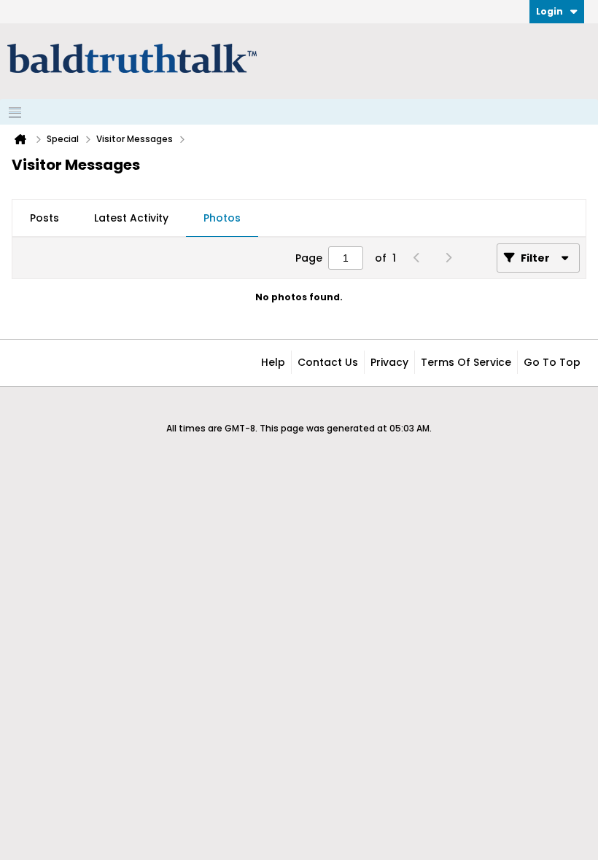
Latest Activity (131, 218)
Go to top (552, 362)
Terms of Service (466, 362)
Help (273, 362)
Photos (222, 218)
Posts (44, 218)
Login (549, 11)
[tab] (44, 219)
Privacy (389, 362)
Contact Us (328, 362)
